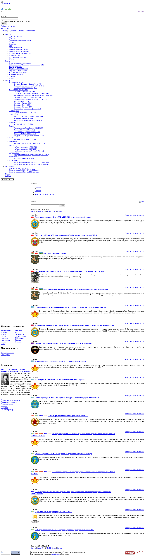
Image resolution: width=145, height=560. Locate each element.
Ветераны (8, 80)
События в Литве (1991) (22, 105)
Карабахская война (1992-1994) (25, 113)
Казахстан (4, 338)
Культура (12, 44)
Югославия (13, 160)
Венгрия (12, 122)
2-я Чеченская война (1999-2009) (25, 149)
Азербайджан (14, 111)
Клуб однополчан (7, 353)
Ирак (11, 137)
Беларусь (4, 334)
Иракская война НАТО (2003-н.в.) (26, 139)
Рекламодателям (7, 404)
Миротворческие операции (19, 49)
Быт (10, 46)
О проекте (4, 408)
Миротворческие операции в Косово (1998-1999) (31, 164)
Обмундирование (15, 67)
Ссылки (4, 406)
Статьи (7, 61)
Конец (59, 211)
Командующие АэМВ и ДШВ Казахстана (24, 172)
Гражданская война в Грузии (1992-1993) (28, 128)
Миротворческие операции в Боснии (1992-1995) (31, 162)
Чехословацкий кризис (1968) (24, 158)
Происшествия (14, 55)
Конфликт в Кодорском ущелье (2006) (27, 132)
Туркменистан (20, 336)
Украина (18, 340)
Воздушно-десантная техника (20, 63)
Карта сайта (13, 31)
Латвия (3, 342)
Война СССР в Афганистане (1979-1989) (28, 116)
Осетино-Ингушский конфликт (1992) (27, 109)
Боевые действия (15, 48)
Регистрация (5, 28)
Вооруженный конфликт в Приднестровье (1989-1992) (33, 95)
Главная (4, 31)
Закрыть (141, 11)
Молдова (18, 330)
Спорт (11, 42)
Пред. (39, 211)
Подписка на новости (9, 402)
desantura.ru (55, 554)
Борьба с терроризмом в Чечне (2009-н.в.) (29, 151)
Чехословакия (14, 157)
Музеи (7, 174)
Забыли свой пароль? (9, 26)
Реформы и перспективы (18, 70)
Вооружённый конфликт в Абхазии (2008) (29, 135)
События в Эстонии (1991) (23, 107)
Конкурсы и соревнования (19, 51)
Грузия (11, 126)
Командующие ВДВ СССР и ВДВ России (24, 170)
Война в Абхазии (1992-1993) (24, 130)
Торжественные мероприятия (20, 40)
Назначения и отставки (17, 57)
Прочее (12, 59)
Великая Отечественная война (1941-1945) (29, 86)
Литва (3, 344)
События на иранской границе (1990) (27, 97)
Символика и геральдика (18, 72)
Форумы (8, 176)
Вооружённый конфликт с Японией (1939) (29, 143)
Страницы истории (16, 74)
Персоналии (9, 166)
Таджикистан (14, 153)
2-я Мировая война (16, 82)
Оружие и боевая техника (18, 69)
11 (48, 211)
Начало (33, 211)
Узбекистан (19, 338)
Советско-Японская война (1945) (25, 88)
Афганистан (13, 114)
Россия (11, 145)
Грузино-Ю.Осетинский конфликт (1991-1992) (30, 99)
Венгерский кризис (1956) (23, 124)
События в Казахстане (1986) (24, 92)
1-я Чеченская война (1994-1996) (25, 147)
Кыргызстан (5, 340)
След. (54, 211)
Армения (4, 332)
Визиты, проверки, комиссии (20, 53)
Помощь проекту (7, 410)
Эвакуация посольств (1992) (24, 118)
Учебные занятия (15, 36)
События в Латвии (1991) (23, 103)
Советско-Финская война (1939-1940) (27, 84)
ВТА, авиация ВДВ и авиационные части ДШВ (26, 65)
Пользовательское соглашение (12, 400)
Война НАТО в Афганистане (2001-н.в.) (28, 120)
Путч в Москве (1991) (21, 101)
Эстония (18, 342)
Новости (8, 34)
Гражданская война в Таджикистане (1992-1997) (31, 155)
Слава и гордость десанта (18, 168)
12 (50, 211)
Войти (21, 31)
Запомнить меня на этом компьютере (17, 21)
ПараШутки (5, 355)
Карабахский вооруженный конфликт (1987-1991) (32, 93)
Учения (12, 38)
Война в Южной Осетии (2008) (25, 134)
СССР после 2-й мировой (18, 90)
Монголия (13, 141)
